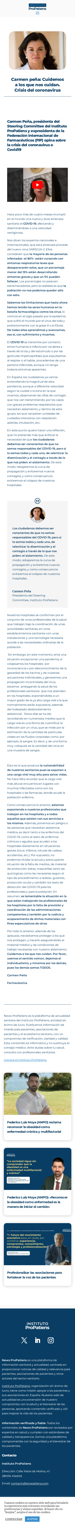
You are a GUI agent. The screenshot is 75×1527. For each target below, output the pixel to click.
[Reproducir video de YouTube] (37, 185)
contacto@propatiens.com (29, 1483)
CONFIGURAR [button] (13, 1519)
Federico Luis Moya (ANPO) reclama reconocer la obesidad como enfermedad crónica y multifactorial (34, 1127)
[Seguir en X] (24, 1340)
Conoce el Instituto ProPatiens (25, 1059)
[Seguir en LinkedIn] (37, 1340)
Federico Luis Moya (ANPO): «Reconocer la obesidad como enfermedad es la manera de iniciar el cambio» (37, 1202)
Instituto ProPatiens (16, 1386)
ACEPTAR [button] (32, 1519)
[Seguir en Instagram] (51, 1340)
